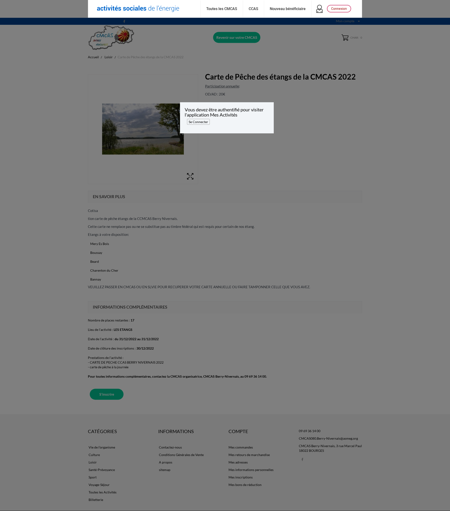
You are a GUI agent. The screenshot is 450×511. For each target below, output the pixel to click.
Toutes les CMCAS (221, 9)
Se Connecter (198, 122)
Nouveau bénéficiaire (288, 9)
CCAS (253, 9)
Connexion (339, 9)
